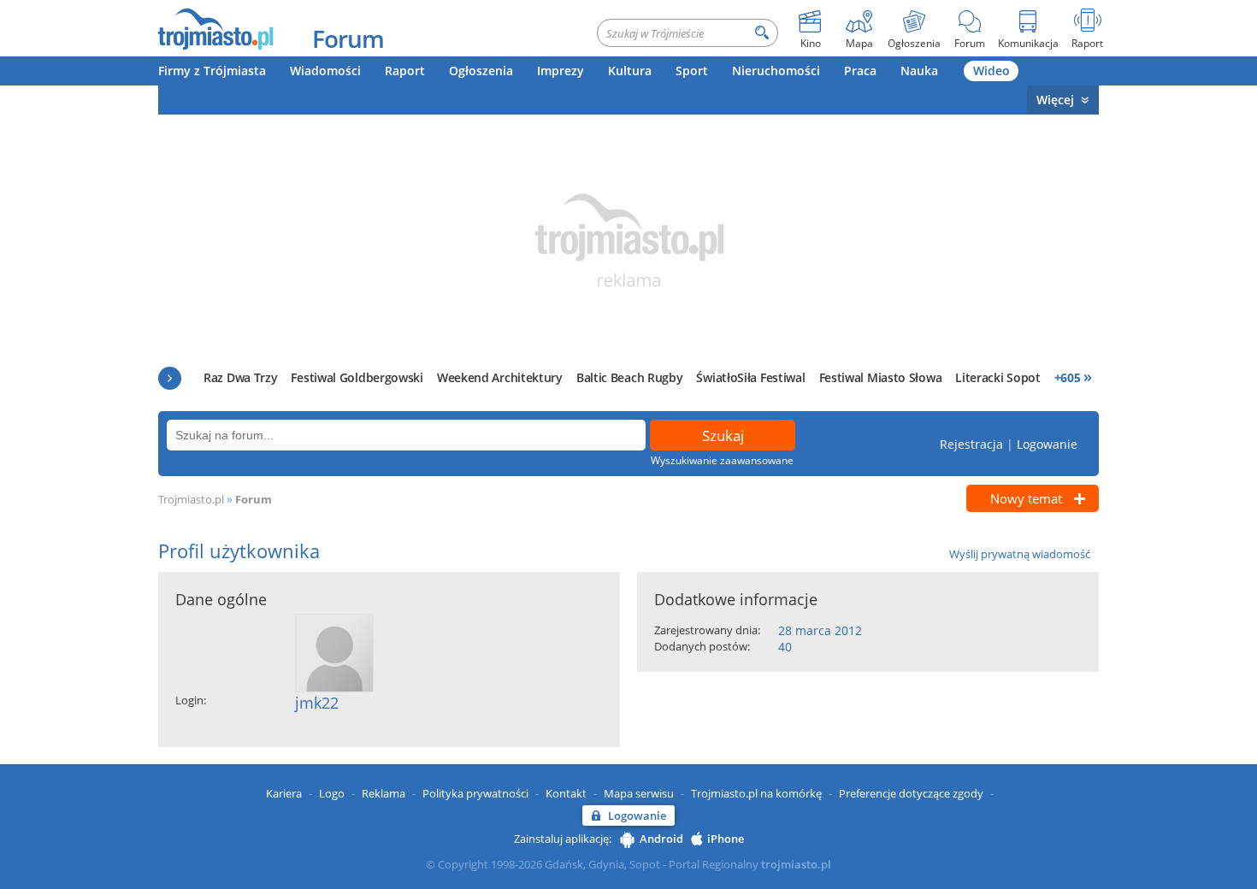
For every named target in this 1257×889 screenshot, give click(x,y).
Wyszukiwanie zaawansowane (722, 460)
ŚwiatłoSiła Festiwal (750, 377)
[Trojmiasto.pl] (215, 28)
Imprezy (560, 70)
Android (661, 838)
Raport (405, 70)
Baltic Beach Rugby (629, 377)
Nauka (919, 70)
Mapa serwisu (639, 793)
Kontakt (566, 793)
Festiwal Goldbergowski (356, 377)
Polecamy (169, 378)
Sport (692, 70)
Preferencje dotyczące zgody (911, 793)
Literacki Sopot (998, 377)
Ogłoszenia (481, 70)
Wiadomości (325, 70)
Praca (860, 70)
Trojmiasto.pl (191, 499)
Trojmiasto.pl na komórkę (756, 793)
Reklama (383, 793)
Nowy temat (1026, 498)
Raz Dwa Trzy (240, 377)
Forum (348, 38)
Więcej (1055, 99)
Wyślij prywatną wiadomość (1019, 554)
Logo (332, 793)
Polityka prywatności (475, 793)
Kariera (284, 793)
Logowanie (1047, 444)
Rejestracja (971, 444)
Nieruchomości (776, 70)
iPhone (725, 838)
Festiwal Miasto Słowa (880, 377)
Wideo (991, 70)
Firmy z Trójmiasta (212, 70)
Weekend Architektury (500, 377)
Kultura (630, 70)
